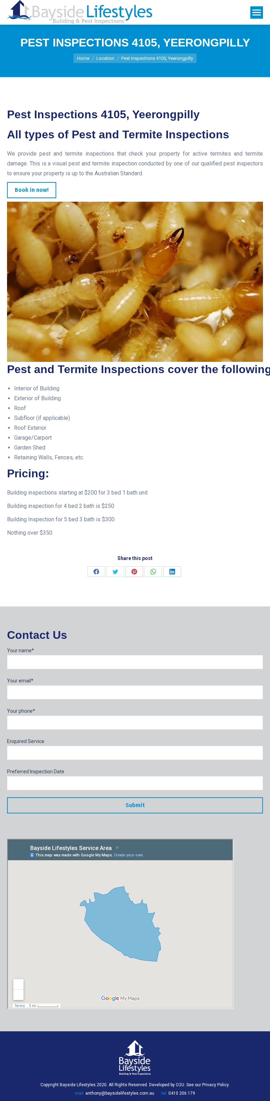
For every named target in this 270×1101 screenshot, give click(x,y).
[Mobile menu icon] (256, 12)
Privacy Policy (215, 1084)
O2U (180, 1084)
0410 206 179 (181, 1093)
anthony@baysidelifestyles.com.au (119, 1093)
